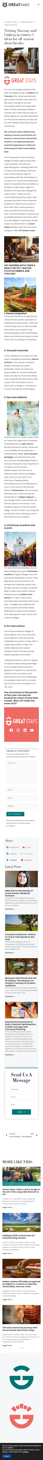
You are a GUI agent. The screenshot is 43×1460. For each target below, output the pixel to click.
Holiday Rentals (26, 22)
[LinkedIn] (25, 730)
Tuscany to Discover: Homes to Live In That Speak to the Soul (20, 937)
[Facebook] (11, 730)
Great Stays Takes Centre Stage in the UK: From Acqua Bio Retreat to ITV (21, 1192)
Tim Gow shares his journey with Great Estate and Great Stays (19, 1329)
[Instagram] (18, 730)
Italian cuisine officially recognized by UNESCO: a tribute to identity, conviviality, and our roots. (21, 1284)
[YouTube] (32, 730)
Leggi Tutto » (7, 1207)
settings (25, 1452)
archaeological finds (26, 460)
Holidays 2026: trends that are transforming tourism (18, 1236)
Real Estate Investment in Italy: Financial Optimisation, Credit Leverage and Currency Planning (20, 1025)
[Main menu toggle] (38, 4)
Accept (6, 1456)
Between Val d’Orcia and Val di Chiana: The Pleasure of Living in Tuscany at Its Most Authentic (20, 982)
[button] (12, 847)
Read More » (10, 909)
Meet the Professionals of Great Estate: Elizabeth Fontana (19, 893)
